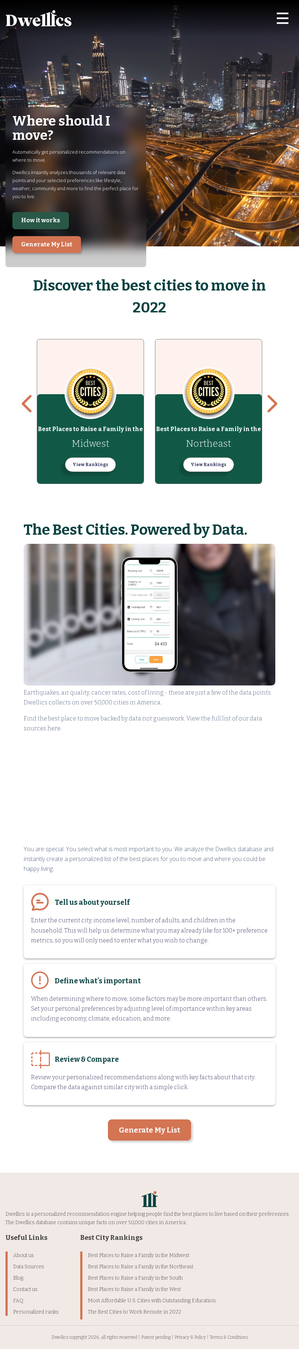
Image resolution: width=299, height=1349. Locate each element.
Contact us (25, 1289)
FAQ (18, 1301)
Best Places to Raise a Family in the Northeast (140, 1267)
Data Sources (28, 1267)
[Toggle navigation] (282, 18)
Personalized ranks (36, 1312)
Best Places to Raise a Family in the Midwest (138, 1255)
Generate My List (46, 244)
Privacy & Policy (190, 1337)
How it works (40, 220)
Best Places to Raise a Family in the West (134, 1289)
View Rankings (90, 464)
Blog (18, 1278)
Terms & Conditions (229, 1337)
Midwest (90, 443)
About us (23, 1255)
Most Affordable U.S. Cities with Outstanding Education (151, 1301)
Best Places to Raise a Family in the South (135, 1278)
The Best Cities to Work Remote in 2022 (134, 1312)
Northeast (208, 443)
